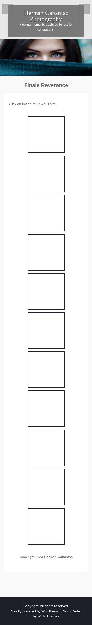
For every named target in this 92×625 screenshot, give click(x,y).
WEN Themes (48, 616)
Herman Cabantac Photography (46, 16)
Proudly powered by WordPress (34, 611)
